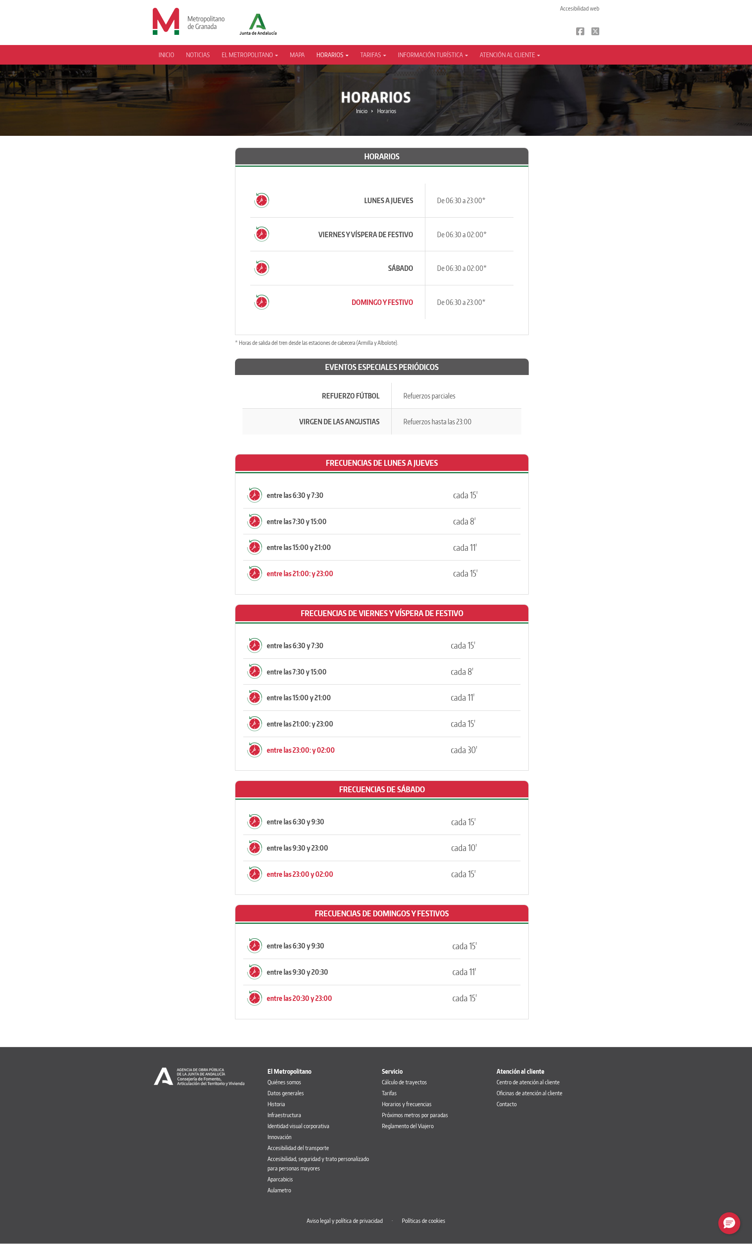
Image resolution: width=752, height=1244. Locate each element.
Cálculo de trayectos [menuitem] (404, 1082)
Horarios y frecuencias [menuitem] (407, 1104)
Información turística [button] (431, 55)
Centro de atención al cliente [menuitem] (528, 1082)
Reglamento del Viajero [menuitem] (408, 1126)
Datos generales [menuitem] (286, 1093)
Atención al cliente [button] (508, 55)
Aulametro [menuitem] (279, 1190)
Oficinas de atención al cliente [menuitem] (529, 1093)
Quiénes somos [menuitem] (284, 1082)
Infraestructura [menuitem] (284, 1115)
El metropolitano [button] (248, 55)
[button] (729, 1223)
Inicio (166, 55)
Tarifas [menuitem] (389, 1093)
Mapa (297, 55)
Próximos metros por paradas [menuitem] (415, 1115)
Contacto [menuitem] (507, 1104)
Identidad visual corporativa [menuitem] (298, 1126)
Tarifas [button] (371, 55)
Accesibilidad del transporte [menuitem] (298, 1148)
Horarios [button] (330, 55)
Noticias (198, 55)
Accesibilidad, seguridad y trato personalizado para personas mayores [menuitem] (318, 1163)
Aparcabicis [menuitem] (280, 1179)
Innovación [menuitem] (279, 1137)
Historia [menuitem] (276, 1104)
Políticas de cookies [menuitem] (423, 1220)
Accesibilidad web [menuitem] (579, 8)
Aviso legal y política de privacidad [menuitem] (345, 1220)
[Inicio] (188, 21)
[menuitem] (169, 55)
